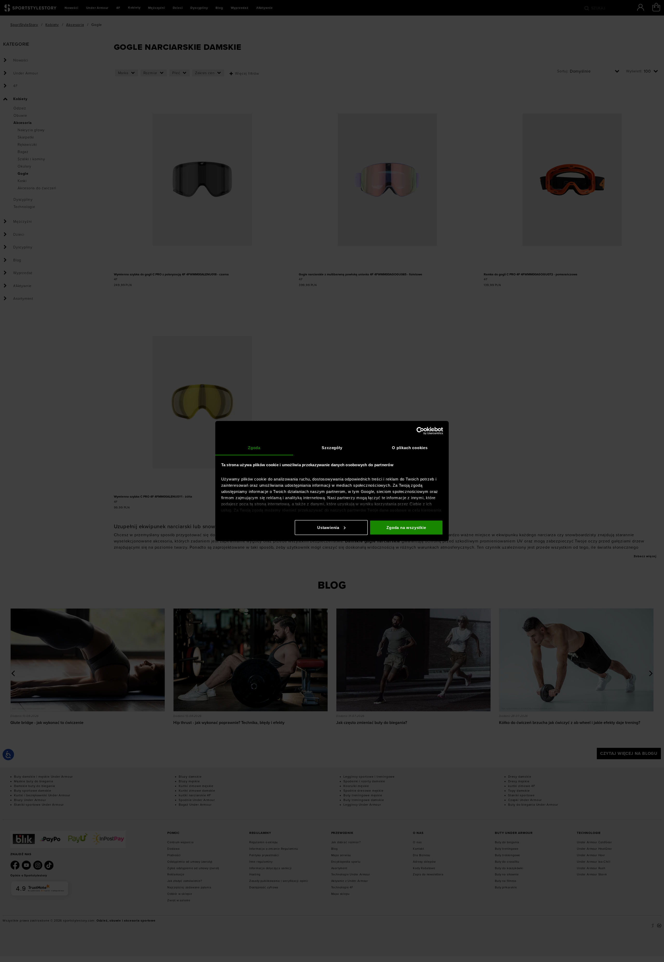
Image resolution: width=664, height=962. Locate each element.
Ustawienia (328, 527)
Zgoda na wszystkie (406, 527)
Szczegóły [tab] (332, 447)
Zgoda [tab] (254, 447)
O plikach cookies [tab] (410, 447)
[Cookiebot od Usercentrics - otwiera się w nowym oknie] (420, 431)
